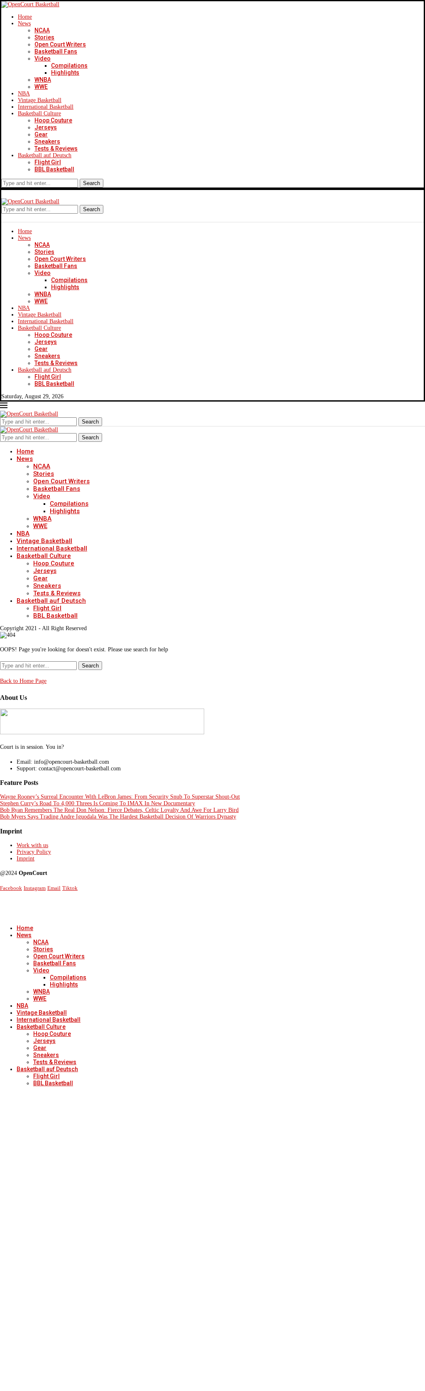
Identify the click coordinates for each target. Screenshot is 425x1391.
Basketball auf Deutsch (44, 155)
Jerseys (45, 127)
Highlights (65, 72)
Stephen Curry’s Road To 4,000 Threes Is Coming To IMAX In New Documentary (97, 803)
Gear (41, 134)
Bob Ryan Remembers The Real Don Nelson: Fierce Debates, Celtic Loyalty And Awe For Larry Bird (119, 810)
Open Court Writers (60, 44)
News (24, 23)
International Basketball (45, 107)
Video (42, 58)
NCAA (42, 30)
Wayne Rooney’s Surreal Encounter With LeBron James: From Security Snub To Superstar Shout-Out (120, 797)
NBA (24, 93)
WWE (41, 86)
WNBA (42, 79)
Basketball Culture (39, 113)
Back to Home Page (23, 681)
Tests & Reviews (56, 148)
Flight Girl (47, 162)
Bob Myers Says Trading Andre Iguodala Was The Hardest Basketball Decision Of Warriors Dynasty (118, 817)
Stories (44, 37)
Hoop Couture (53, 120)
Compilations (69, 65)
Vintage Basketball (39, 100)
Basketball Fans (55, 51)
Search (91, 183)
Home (25, 17)
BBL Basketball (54, 169)
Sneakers (47, 141)
